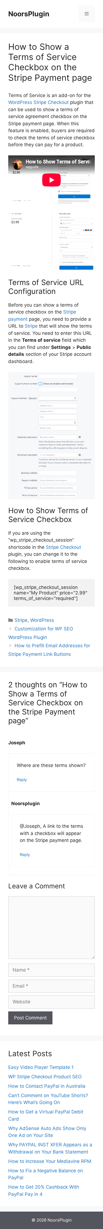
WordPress (42, 620)
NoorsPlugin (28, 14)
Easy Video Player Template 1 (41, 1067)
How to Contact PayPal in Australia (46, 1086)
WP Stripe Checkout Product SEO (45, 1076)
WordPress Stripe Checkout (38, 102)
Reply (22, 779)
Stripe (31, 326)
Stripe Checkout (63, 547)
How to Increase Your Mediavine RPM (49, 1161)
